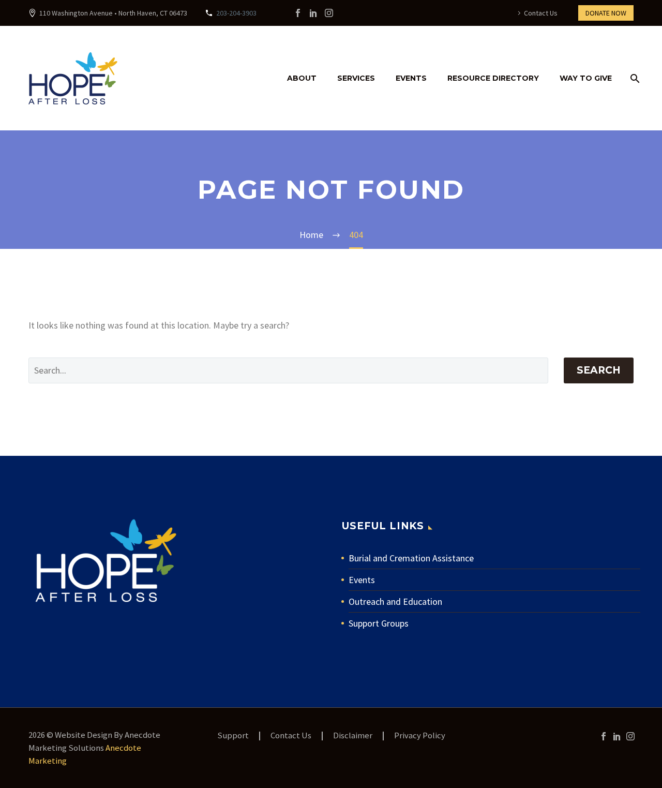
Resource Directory (493, 78)
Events (411, 78)
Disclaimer (352, 736)
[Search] (633, 78)
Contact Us (541, 13)
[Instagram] (329, 13)
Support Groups (379, 623)
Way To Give (586, 78)
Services (356, 78)
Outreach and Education (395, 601)
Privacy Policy (419, 736)
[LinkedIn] (313, 13)
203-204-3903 (236, 13)
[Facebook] (298, 13)
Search (599, 370)
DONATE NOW (605, 13)
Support (233, 736)
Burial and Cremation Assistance (411, 558)
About (302, 78)
